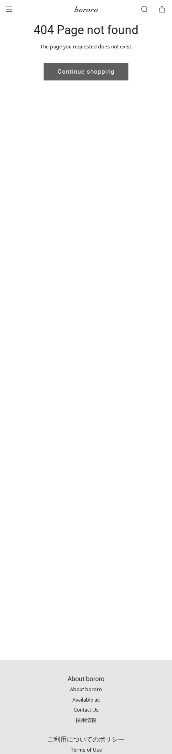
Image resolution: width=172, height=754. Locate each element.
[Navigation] (9, 9)
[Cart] (162, 9)
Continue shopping (86, 71)
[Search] (144, 9)
